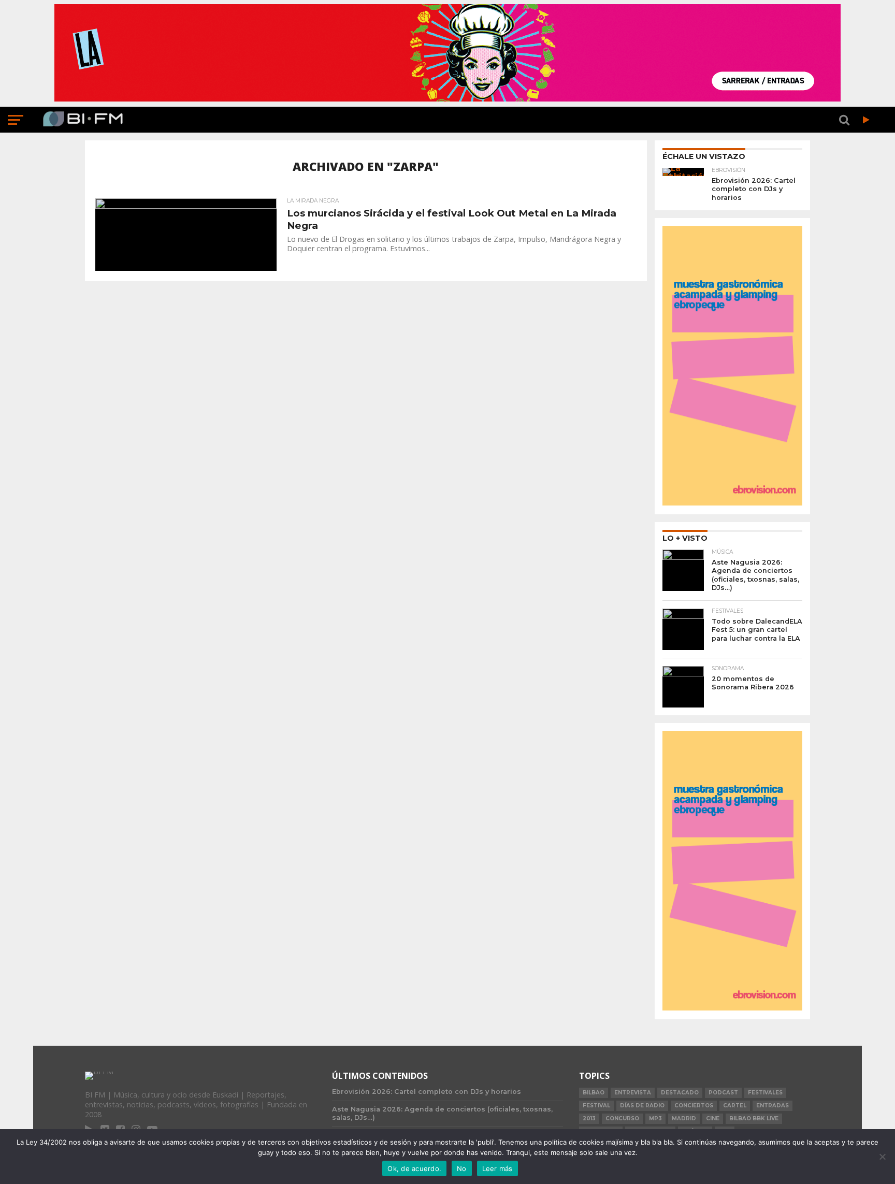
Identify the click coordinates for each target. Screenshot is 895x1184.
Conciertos (693, 1105)
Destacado (680, 1092)
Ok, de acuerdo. (414, 1168)
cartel (734, 1105)
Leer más (497, 1168)
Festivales (765, 1092)
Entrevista (632, 1092)
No (462, 1168)
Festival (596, 1105)
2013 (589, 1118)
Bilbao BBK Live (753, 1118)
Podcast (723, 1092)
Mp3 (655, 1118)
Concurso (622, 1118)
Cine (712, 1118)
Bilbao (593, 1092)
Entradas (772, 1105)
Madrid (684, 1118)
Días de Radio (642, 1105)
